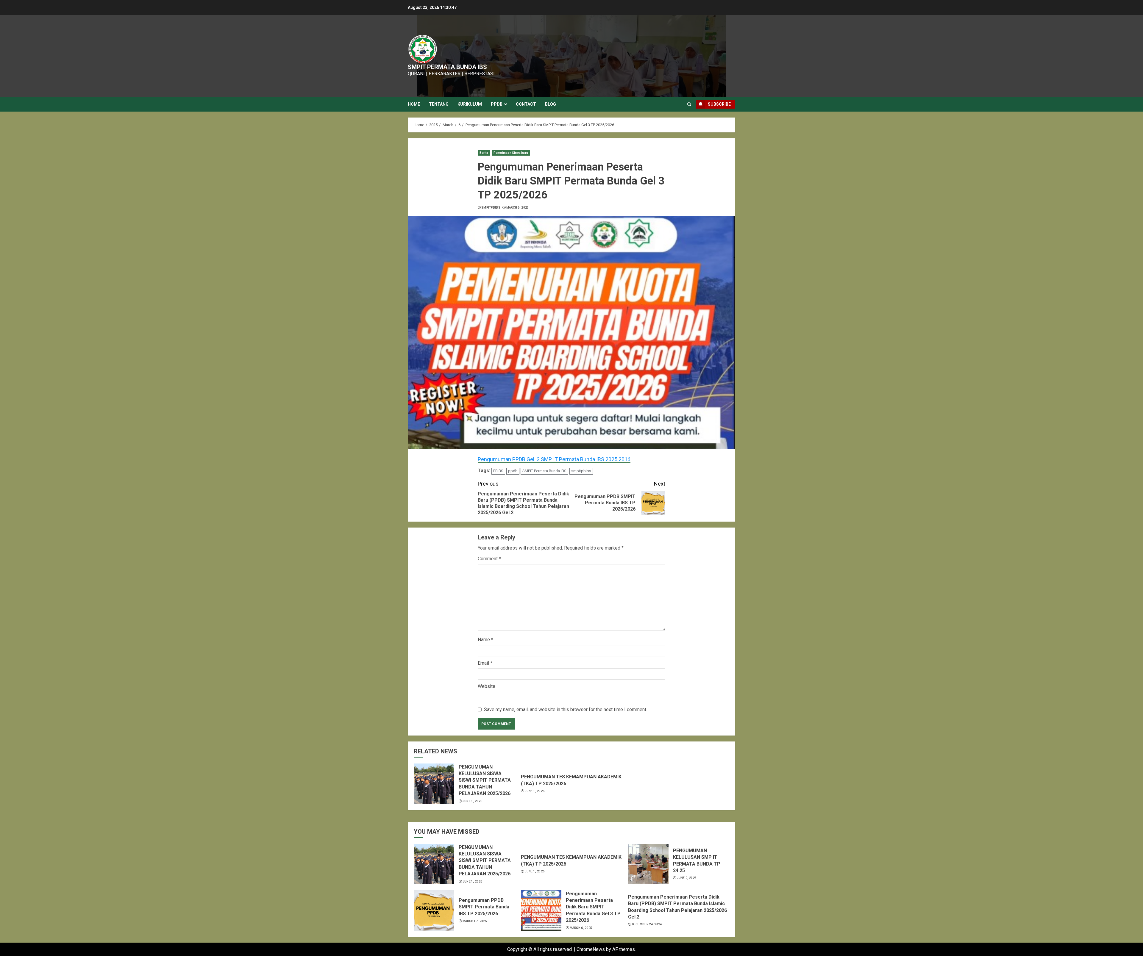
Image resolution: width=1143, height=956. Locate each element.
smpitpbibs (490, 207)
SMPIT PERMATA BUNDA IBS (447, 67)
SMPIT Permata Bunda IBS (544, 471)
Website (486, 686)
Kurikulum (469, 104)
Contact (526, 104)
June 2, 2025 (687, 878)
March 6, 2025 (517, 207)
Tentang (439, 104)
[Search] (689, 104)
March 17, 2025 (475, 921)
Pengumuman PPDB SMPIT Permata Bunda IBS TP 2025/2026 (484, 906)
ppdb (513, 471)
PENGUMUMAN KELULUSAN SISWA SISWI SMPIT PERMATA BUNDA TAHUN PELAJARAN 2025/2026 (485, 780)
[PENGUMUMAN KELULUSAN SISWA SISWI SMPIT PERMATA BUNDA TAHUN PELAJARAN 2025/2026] (434, 783)
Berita (484, 152)
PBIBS (498, 471)
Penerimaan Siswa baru (511, 152)
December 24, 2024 (647, 924)
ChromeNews (591, 949)
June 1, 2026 (473, 801)
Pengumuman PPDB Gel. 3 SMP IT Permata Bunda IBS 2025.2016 (554, 459)
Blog (550, 104)
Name (485, 639)
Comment (489, 558)
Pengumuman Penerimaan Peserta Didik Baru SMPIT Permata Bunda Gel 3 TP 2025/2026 (593, 907)
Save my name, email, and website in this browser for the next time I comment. (565, 709)
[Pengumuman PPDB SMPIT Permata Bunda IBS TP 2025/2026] (434, 910)
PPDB (496, 104)
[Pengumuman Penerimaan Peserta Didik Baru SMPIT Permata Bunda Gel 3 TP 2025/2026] (541, 910)
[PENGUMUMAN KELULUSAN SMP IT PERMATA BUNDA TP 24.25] (648, 864)
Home (414, 104)
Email (485, 663)
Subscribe (719, 104)
